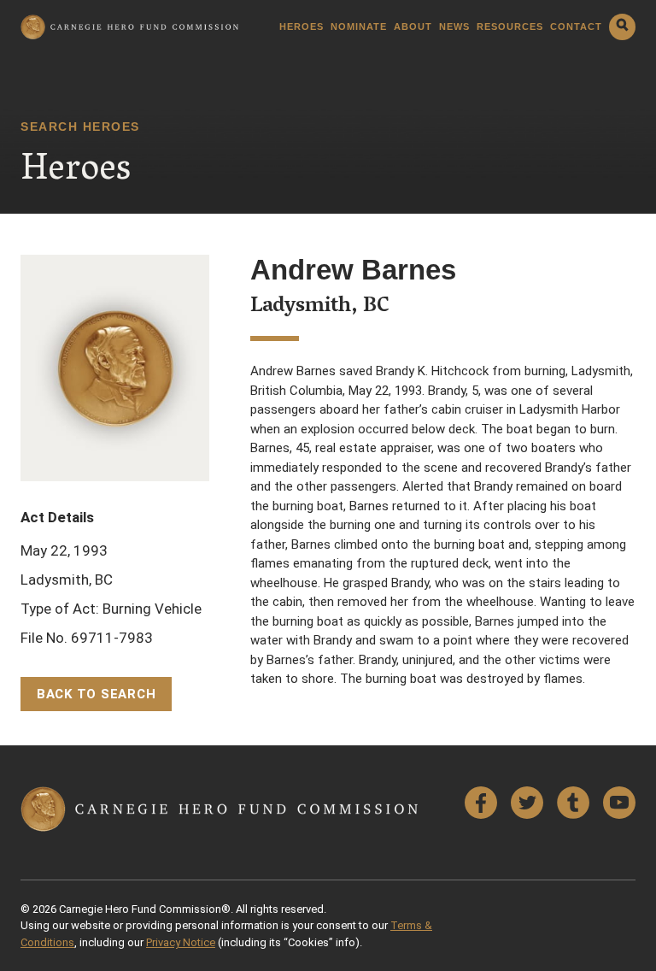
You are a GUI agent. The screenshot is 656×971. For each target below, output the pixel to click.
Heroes (301, 27)
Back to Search (96, 694)
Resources (510, 27)
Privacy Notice (180, 942)
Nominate (359, 27)
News (454, 27)
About (413, 27)
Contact (576, 27)
